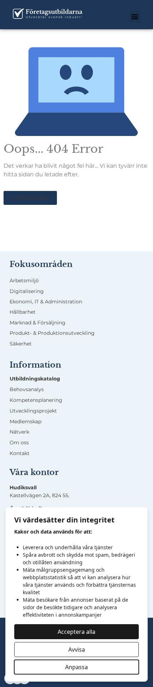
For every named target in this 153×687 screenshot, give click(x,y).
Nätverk (19, 432)
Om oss (19, 442)
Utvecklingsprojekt (33, 411)
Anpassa (76, 667)
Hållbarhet (23, 312)
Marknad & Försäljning (37, 322)
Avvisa (76, 649)
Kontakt (20, 453)
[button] (135, 16)
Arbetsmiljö (24, 280)
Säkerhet (21, 343)
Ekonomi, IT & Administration (46, 301)
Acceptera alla (76, 632)
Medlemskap (25, 421)
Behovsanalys (27, 389)
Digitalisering (27, 291)
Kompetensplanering (36, 400)
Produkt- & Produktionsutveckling (52, 333)
